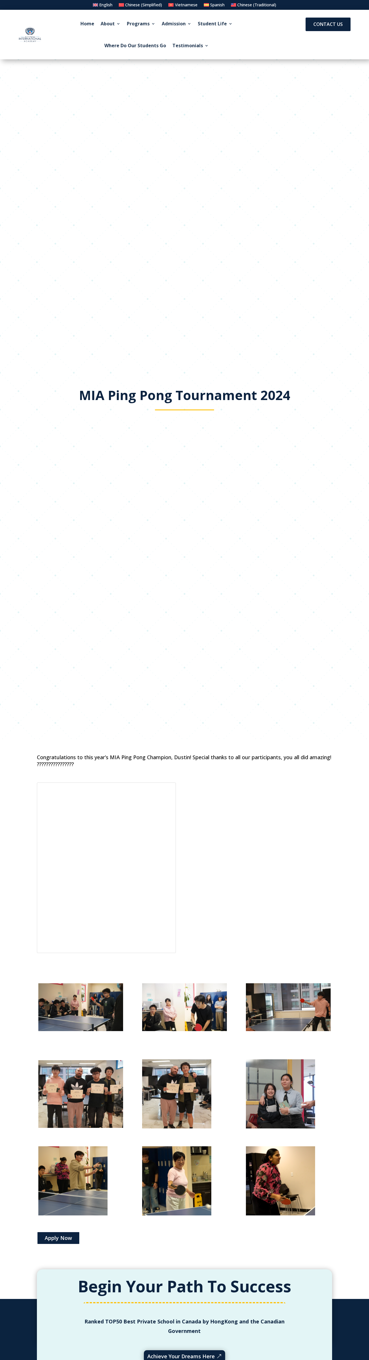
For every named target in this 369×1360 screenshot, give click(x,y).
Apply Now (58, 1237)
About (108, 23)
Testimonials (187, 45)
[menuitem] (102, 6)
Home (87, 23)
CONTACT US (328, 24)
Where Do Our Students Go (135, 45)
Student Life (212, 23)
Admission (174, 23)
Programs (138, 23)
